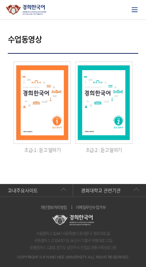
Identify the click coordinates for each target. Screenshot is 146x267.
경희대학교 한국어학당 (26, 10)
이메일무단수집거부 (91, 207)
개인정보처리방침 (53, 207)
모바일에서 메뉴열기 (134, 9)
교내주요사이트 (23, 190)
